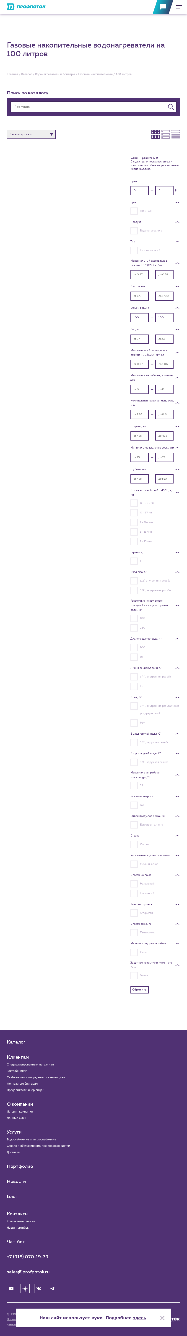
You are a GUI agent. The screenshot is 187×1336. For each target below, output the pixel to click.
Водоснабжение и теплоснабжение (31, 1139)
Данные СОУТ (16, 1118)
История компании (20, 1111)
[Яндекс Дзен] (25, 1288)
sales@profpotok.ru (28, 1272)
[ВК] (38, 1288)
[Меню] (178, 7)
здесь (139, 1317)
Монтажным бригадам (22, 1083)
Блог (12, 1196)
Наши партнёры (18, 1227)
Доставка (13, 1152)
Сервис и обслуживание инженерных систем (38, 1145)
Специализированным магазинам (30, 1064)
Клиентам (18, 1057)
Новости (16, 1181)
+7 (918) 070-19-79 (27, 1257)
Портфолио (20, 1166)
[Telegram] (52, 1288)
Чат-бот (16, 1242)
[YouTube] (11, 1288)
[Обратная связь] (163, 7)
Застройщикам (17, 1071)
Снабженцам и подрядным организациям (36, 1077)
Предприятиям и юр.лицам (25, 1090)
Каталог (16, 1042)
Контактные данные (21, 1221)
